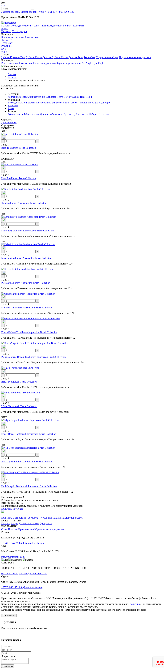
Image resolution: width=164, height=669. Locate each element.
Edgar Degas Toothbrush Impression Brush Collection (28, 434)
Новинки (6, 31)
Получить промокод (12, 508)
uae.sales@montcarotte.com (33, 573)
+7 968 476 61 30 (46, 11)
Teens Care (7, 43)
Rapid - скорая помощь (68, 63)
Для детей (6, 40)
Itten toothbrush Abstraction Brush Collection (24, 203)
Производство (26, 529)
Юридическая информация (49, 529)
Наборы (93, 114)
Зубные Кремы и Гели (13, 57)
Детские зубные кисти (76, 114)
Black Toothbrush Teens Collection (19, 381)
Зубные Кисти (34, 57)
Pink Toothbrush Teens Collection (18, 178)
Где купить (46, 523)
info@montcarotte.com (32, 543)
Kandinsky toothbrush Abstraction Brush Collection (27, 230)
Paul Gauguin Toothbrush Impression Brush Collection (29, 486)
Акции (35, 25)
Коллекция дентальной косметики (20, 37)
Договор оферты (74, 517)
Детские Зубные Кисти (55, 57)
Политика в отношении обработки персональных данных (33, 517)
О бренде (16, 25)
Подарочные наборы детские (135, 57)
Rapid (4, 51)
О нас (4, 529)
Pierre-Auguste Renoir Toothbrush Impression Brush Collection (33, 357)
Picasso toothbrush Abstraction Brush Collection (25, 282)
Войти (4, 28)
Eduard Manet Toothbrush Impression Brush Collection (29, 332)
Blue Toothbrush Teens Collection (18, 147)
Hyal (3, 48)
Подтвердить (9, 615)
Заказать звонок (10, 11)
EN (3, 5)
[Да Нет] (12, 656)
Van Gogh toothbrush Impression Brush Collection (27, 461)
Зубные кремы (31, 114)
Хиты (11, 108)
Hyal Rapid (98, 63)
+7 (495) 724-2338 (10, 543)
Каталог (5, 25)
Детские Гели (75, 57)
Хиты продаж (19, 31)
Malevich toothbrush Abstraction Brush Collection (26, 258)
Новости (26, 25)
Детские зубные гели (51, 114)
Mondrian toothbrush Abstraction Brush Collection (27, 307)
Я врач (4, 656)
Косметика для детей (44, 63)
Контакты (78, 25)
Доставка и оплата (62, 25)
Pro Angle (6, 45)
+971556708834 (9, 573)
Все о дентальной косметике (16, 63)
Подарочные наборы (107, 57)
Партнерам (46, 25)
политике (135, 604)
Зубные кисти (15, 114)
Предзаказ (8, 666)
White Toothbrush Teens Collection (19, 406)
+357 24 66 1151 (10, 587)
